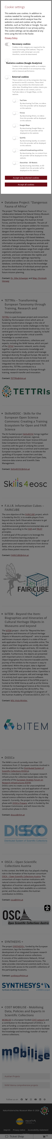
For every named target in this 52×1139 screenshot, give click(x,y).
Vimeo (22, 113)
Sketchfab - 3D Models (28, 162)
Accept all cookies (26, 184)
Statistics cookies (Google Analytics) (24, 63)
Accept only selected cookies (26, 177)
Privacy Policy (11, 38)
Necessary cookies (21, 44)
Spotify (22, 138)
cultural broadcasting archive (31, 150)
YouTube (23, 100)
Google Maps (25, 125)
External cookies (20, 76)
